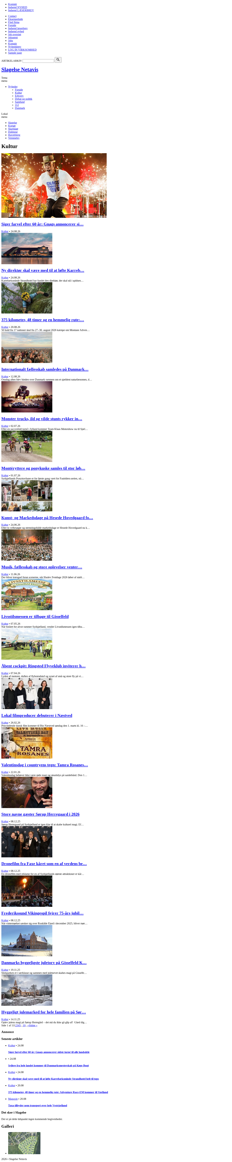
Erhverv (19, 95)
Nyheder (12, 86)
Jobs (10, 40)
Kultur (18, 92)
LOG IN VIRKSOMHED (22, 49)
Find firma (13, 22)
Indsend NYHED (17, 7)
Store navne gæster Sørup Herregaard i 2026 (40, 814)
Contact (12, 16)
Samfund (20, 101)
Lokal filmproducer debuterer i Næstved (36, 715)
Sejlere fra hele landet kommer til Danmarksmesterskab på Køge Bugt (48, 1065)
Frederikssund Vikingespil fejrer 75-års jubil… (42, 913)
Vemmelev (14, 138)
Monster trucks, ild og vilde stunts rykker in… (41, 419)
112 (17, 105)
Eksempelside (15, 19)
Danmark (20, 108)
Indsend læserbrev (18, 28)
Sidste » (33, 1025)
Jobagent (13, 37)
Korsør (12, 125)
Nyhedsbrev (14, 46)
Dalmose (13, 131)
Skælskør (13, 128)
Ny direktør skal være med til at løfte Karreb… (42, 270)
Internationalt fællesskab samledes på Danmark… (44, 369)
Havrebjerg (14, 134)
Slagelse (12, 122)
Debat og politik (23, 98)
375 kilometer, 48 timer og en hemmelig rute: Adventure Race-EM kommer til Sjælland (58, 1092)
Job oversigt (14, 34)
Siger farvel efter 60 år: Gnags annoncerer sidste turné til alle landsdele (49, 1052)
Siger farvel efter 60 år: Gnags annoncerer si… (42, 224)
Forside (12, 25)
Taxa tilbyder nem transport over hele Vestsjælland (37, 1105)
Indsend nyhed (16, 31)
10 (24, 1025)
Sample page (15, 52)
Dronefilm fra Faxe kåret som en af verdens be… (44, 863)
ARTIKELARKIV (11, 60)
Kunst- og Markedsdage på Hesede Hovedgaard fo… (47, 517)
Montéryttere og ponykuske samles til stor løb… (43, 468)
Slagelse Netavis (19, 69)
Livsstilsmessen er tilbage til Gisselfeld (35, 616)
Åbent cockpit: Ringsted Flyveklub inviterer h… (43, 666)
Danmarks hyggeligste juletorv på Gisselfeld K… (44, 962)
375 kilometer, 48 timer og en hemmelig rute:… (42, 320)
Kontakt (12, 4)
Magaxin (13, 1098)
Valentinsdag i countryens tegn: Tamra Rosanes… (44, 765)
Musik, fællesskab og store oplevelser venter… (41, 567)
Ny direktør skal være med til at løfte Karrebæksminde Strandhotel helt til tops (53, 1078)
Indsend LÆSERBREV (21, 10)
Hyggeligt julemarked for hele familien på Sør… (43, 1012)
